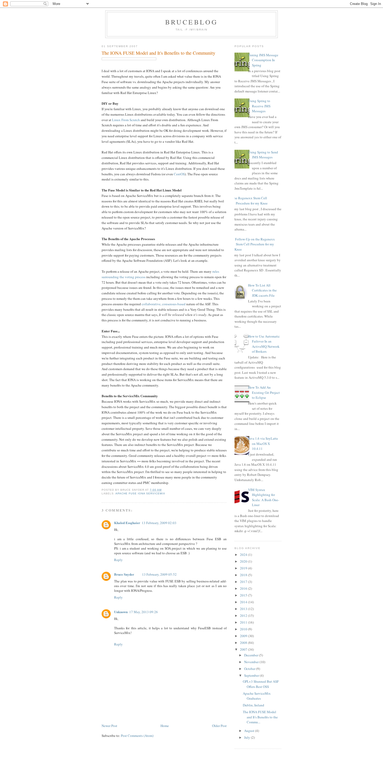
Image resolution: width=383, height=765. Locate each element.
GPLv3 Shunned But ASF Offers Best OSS (261, 684)
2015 (244, 595)
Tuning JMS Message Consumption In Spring (263, 60)
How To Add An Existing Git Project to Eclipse (264, 392)
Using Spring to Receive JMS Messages (259, 105)
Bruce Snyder (124, 574)
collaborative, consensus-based (164, 304)
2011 (244, 622)
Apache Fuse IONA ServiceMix (140, 493)
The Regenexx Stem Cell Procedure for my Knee (250, 201)
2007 (244, 649)
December (251, 655)
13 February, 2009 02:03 (159, 522)
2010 (244, 629)
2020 (244, 561)
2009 (244, 635)
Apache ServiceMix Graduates (257, 696)
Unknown (121, 611)
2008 (244, 642)
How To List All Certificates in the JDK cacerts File (262, 290)
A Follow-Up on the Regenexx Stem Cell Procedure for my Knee (253, 244)
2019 (244, 568)
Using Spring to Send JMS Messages (263, 155)
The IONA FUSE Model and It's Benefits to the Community (158, 53)
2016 (244, 588)
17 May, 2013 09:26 (143, 611)
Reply (118, 559)
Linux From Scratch (126, 119)
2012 (244, 615)
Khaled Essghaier (127, 522)
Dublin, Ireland (253, 705)
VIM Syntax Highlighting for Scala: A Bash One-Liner (263, 497)
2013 (244, 608)
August (249, 730)
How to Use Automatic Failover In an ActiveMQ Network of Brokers (264, 344)
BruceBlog (191, 21)
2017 (244, 581)
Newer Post (109, 725)
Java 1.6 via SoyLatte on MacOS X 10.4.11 (263, 443)
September (252, 675)
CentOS (179, 174)
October (250, 668)
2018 (244, 575)
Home (164, 725)
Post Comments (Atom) (137, 735)
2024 (244, 554)
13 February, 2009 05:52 (159, 574)
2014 (244, 602)
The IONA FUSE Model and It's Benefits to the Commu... (260, 717)
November (252, 662)
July (247, 737)
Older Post (219, 725)
